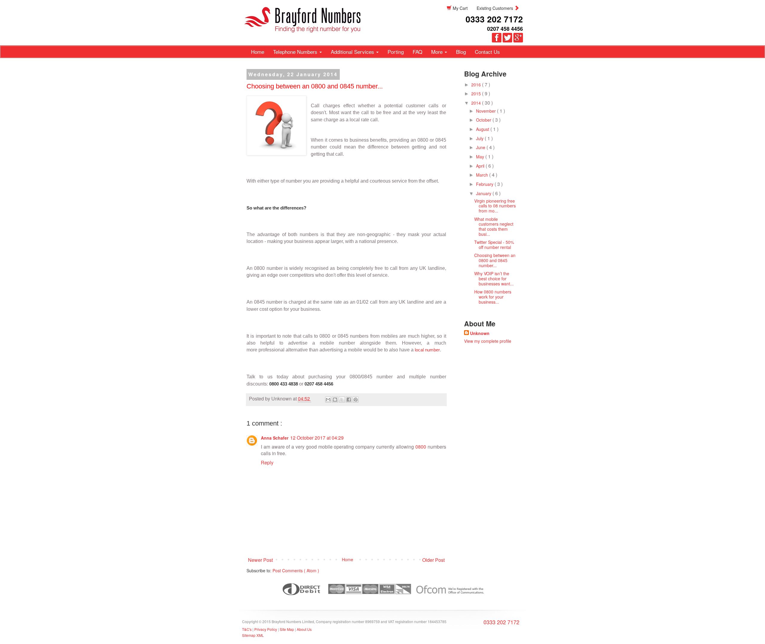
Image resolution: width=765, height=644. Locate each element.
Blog (461, 51)
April (481, 166)
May (480, 157)
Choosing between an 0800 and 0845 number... (494, 260)
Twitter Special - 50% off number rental (494, 244)
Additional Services (353, 51)
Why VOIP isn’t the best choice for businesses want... (494, 278)
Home (257, 51)
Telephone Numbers (296, 51)
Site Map (287, 629)
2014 (476, 103)
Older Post (433, 559)
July (480, 138)
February (485, 184)
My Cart (460, 8)
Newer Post (260, 559)
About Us (304, 629)
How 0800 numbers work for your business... (492, 297)
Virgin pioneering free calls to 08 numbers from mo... (495, 206)
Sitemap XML (253, 635)
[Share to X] (342, 400)
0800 (420, 446)
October (484, 120)
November (486, 111)
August (483, 129)
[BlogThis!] (335, 400)
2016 (476, 85)
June (481, 147)
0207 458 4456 (505, 29)
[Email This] (328, 400)
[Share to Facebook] (349, 400)
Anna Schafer (274, 438)
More (437, 51)
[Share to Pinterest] (356, 400)
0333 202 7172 (494, 19)
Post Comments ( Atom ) (296, 570)
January (484, 193)
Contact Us (487, 51)
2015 (476, 94)
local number (427, 349)
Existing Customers (495, 8)
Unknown (479, 333)
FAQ (417, 51)
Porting (396, 51)
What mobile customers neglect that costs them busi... (493, 226)
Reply (267, 462)
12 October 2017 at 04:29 (317, 437)
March (482, 175)
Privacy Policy (266, 629)
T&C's (247, 629)
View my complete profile (487, 341)
